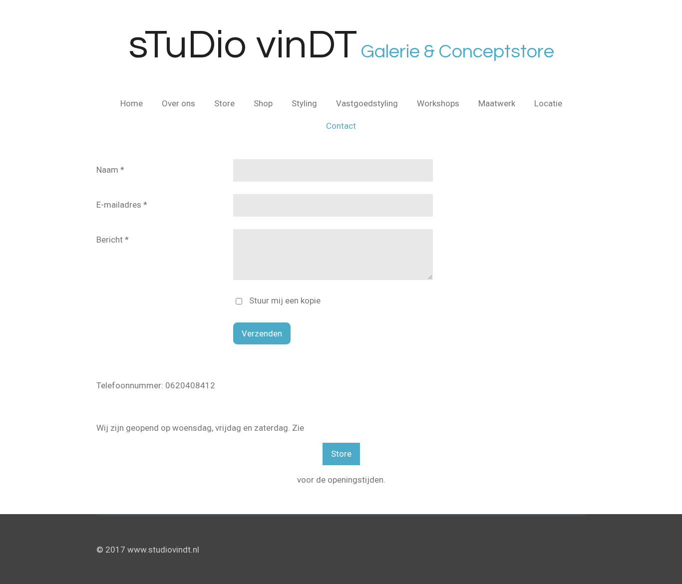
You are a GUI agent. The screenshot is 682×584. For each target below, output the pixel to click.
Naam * (110, 170)
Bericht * (112, 240)
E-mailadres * (121, 205)
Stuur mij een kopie (285, 300)
